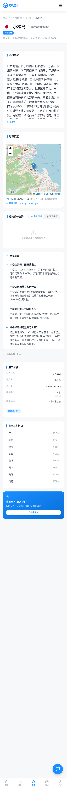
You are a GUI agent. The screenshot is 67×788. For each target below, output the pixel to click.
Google (34, 203)
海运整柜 (38, 216)
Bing (24, 203)
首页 (5, 18)
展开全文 (11, 122)
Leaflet (38, 193)
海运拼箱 (53, 216)
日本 (28, 18)
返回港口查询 (14, 354)
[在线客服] (58, 769)
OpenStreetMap (53, 193)
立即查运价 (33, 512)
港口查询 (17, 18)
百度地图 (13, 203)
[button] (33, 165)
